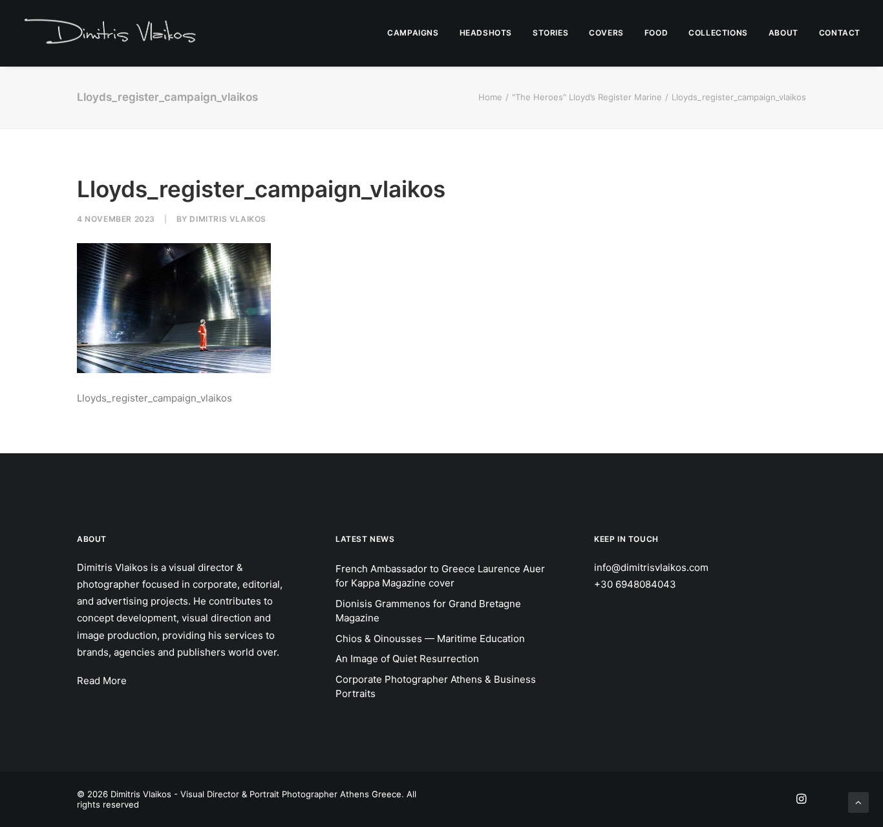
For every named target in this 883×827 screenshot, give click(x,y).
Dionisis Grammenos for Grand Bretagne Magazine (428, 611)
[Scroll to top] (858, 801)
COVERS (606, 33)
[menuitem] (417, 33)
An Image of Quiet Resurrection (407, 658)
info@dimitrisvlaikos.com (651, 567)
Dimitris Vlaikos (227, 219)
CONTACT (839, 33)
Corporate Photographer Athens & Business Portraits (435, 686)
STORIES (550, 33)
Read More (102, 680)
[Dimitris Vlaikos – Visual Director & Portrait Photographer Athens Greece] (111, 32)
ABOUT (783, 33)
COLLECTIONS (718, 33)
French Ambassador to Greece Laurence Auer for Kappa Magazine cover (440, 576)
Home (490, 97)
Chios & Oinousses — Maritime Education (430, 638)
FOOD (656, 33)
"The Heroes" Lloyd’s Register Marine (587, 97)
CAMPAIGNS (412, 33)
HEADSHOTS (486, 33)
